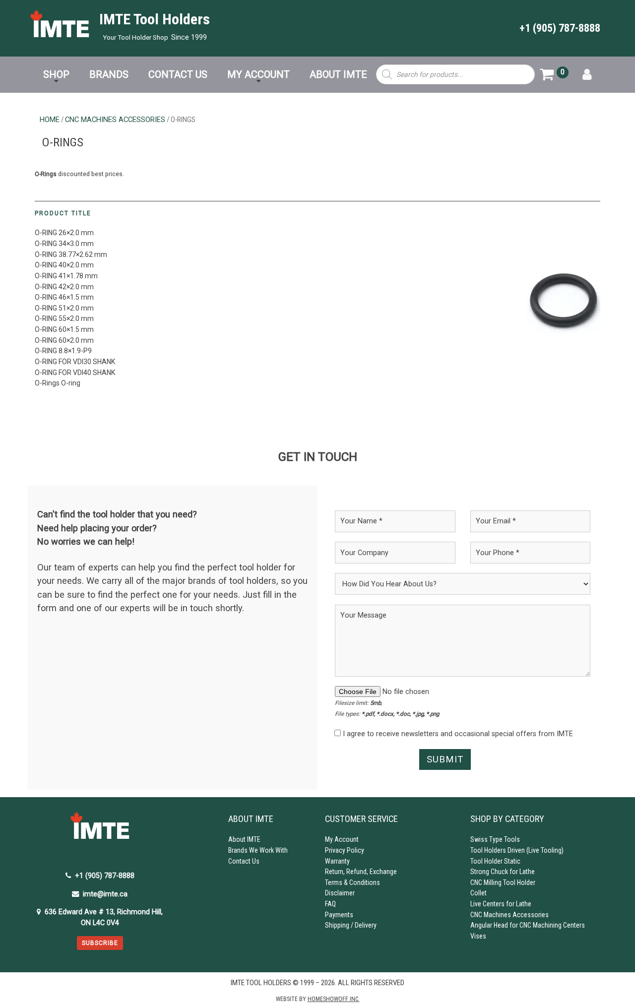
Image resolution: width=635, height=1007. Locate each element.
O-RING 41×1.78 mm (66, 276)
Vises (478, 936)
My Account (342, 839)
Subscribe (100, 943)
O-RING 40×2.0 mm (64, 265)
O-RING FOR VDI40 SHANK (75, 373)
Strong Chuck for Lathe (502, 872)
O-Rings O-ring (57, 383)
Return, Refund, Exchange (361, 872)
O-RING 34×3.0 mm (64, 244)
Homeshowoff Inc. (334, 999)
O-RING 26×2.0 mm (64, 233)
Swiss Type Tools (495, 839)
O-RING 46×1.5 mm (64, 297)
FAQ (330, 904)
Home (50, 119)
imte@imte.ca (105, 894)
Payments (339, 915)
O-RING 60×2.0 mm (64, 340)
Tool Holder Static (495, 861)
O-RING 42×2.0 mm (64, 287)
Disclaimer (340, 893)
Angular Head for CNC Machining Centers (527, 925)
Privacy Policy (344, 850)
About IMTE (244, 839)
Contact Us (243, 861)
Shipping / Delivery (351, 925)
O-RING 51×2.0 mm (64, 308)
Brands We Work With (258, 850)
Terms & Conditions (352, 882)
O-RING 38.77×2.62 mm (71, 254)
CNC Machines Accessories (115, 119)
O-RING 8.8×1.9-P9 (63, 351)
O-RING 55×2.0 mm (64, 318)
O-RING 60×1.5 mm (64, 329)
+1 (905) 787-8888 (559, 27)
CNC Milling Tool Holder (502, 882)
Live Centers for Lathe (500, 904)
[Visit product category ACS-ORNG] (563, 302)
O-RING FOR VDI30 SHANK (75, 362)
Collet (478, 893)
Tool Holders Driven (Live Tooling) (517, 850)
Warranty (337, 861)
